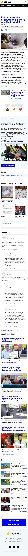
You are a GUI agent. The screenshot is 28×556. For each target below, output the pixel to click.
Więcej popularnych (7, 455)
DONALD (3, 11)
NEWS (2, 5)
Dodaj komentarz (7, 223)
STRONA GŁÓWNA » (8, 165)
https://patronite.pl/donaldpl (15, 141)
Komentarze (12, 538)
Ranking (8, 539)
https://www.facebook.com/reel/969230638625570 (11, 175)
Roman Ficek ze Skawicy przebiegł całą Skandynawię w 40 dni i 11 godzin (18, 473)
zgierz (21, 26)
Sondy (18, 539)
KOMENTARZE (16, 5)
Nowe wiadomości (5, 515)
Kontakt (7, 541)
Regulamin (19, 541)
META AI (3, 216)
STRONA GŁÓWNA (14, 521)
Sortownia (21, 135)
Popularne (18, 538)
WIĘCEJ (23, 5)
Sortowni (18, 184)
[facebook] (3, 30)
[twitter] (6, 30)
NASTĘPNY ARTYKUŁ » (14, 524)
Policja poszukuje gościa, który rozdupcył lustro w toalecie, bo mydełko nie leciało (7, 200)
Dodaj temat (13, 541)
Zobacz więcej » (18, 98)
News (7, 538)
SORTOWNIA (9, 5)
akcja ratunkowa (6, 26)
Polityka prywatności (13, 543)
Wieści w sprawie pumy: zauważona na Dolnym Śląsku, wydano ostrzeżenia (18, 481)
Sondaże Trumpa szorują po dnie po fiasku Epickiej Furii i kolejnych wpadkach (19, 499)
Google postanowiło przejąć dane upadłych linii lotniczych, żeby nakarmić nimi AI (18, 465)
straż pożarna (14, 26)
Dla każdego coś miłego (20, 198)
